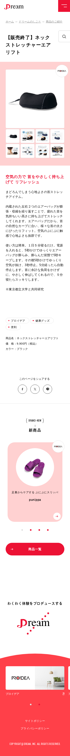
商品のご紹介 (54, 21)
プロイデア (18, 320)
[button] (13, 136)
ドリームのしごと (30, 21)
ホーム (10, 21)
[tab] (22, 529)
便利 (14, 327)
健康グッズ (42, 320)
